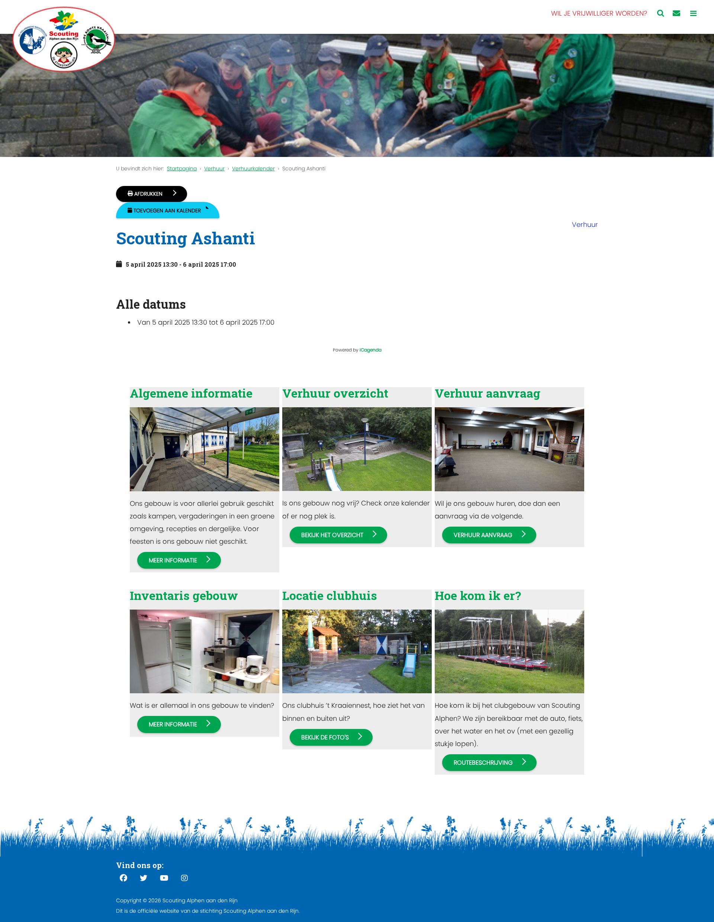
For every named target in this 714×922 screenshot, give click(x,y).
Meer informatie (173, 560)
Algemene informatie (191, 393)
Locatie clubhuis (329, 595)
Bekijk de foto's (325, 737)
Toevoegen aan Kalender (167, 210)
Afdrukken (148, 193)
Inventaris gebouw (184, 595)
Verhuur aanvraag (487, 393)
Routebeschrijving (483, 762)
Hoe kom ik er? (478, 595)
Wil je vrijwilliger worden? (599, 13)
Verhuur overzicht (335, 393)
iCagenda (371, 350)
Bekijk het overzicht (332, 535)
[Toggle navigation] (693, 13)
